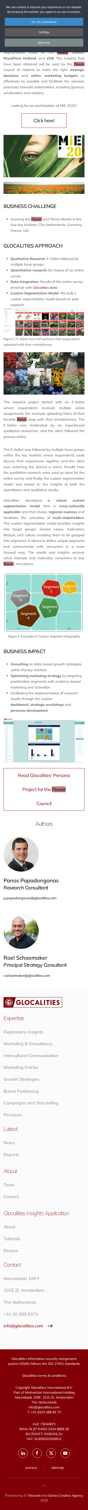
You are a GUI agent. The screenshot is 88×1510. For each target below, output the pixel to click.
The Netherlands (20, 1302)
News (9, 1142)
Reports (11, 1154)
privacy (31, 1467)
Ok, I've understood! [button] (44, 22)
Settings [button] (44, 32)
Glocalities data (45, 287)
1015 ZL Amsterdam (24, 1290)
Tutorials (12, 1238)
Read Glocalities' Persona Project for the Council (44, 789)
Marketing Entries (21, 1067)
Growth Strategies (21, 1079)
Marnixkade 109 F (21, 1278)
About (9, 1226)
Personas (13, 1115)
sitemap (57, 1467)
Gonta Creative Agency (65, 1495)
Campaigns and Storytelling (31, 1103)
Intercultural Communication (31, 1055)
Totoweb (34, 1495)
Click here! (44, 120)
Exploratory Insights (23, 1032)
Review (11, 1250)
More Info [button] (44, 42)
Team (9, 1185)
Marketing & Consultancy (28, 1043)
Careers (11, 1196)
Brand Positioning (21, 1091)
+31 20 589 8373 (21, 1314)
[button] (44, 1485)
